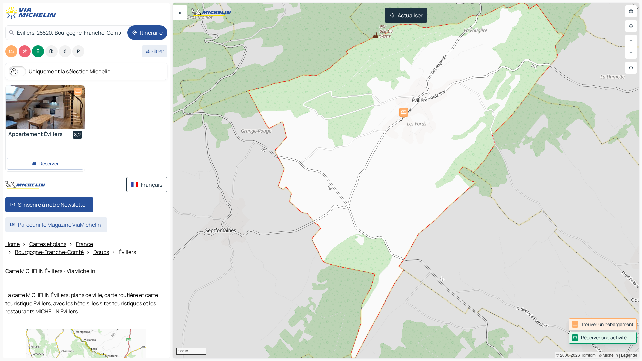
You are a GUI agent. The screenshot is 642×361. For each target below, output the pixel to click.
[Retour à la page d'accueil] (32, 12)
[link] (603, 324)
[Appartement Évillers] (45, 107)
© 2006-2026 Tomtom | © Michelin (587, 355)
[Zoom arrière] (631, 53)
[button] (403, 112)
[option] (11, 51)
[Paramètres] (631, 26)
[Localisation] (631, 68)
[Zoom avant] (631, 41)
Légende (629, 355)
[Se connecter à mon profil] (631, 11)
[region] (406, 180)
